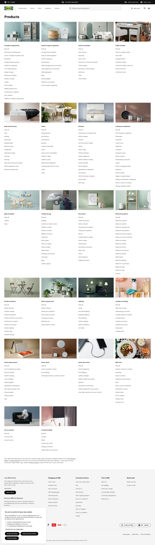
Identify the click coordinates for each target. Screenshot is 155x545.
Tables (43, 169)
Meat (117, 382)
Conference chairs (120, 72)
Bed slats (7, 156)
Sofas (80, 75)
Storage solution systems (11, 62)
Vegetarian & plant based (122, 379)
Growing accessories (47, 318)
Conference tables (120, 62)
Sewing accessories (47, 446)
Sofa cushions (82, 52)
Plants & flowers (83, 224)
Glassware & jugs (120, 153)
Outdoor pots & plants (11, 321)
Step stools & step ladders (49, 153)
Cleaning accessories (121, 324)
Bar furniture (45, 136)
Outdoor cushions (46, 230)
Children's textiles (46, 227)
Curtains (43, 437)
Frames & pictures (83, 220)
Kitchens (80, 140)
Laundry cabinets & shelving (123, 315)
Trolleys (6, 82)
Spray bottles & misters (48, 324)
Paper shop (81, 250)
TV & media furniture (10, 69)
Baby (5, 224)
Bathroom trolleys (120, 240)
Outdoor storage (9, 79)
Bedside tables (8, 143)
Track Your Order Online (82, 482)
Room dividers (8, 85)
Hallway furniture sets (10, 88)
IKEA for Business (53, 499)
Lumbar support (46, 263)
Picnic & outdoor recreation (123, 183)
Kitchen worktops (83, 153)
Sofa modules (82, 79)
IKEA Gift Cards (52, 506)
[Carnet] (54, 525)
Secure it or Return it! (82, 499)
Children (6, 220)
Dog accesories (8, 440)
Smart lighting (82, 318)
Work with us (105, 499)
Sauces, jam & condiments (123, 385)
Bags (42, 75)
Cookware (118, 149)
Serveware (118, 140)
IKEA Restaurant (53, 495)
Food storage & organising (49, 85)
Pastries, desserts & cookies (123, 369)
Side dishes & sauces (121, 389)
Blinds (43, 440)
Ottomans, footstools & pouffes (88, 62)
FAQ (77, 485)
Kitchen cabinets (83, 136)
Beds (5, 133)
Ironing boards (119, 331)
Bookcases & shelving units (12, 52)
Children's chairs (46, 159)
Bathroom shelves (120, 244)
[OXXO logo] (59, 525)
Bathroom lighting (120, 260)
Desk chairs (118, 55)
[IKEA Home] (8, 8)
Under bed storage (9, 153)
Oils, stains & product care (12, 389)
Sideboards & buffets (10, 75)
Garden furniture (9, 308)
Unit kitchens (82, 173)
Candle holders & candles (85, 237)
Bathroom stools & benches (123, 237)
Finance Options (53, 502)
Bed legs (6, 159)
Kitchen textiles (120, 173)
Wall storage (82, 149)
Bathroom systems (121, 220)
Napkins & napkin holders (122, 176)
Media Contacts (131, 482)
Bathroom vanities (120, 224)
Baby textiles (45, 250)
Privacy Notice (126, 534)
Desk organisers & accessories (50, 69)
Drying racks (119, 328)
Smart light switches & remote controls (53, 376)
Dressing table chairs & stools (50, 166)
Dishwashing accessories (122, 159)
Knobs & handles (83, 163)
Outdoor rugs (8, 331)
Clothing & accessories (48, 254)
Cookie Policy (135, 534)
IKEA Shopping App (53, 492)
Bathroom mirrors (120, 247)
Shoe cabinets (8, 95)
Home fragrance (83, 257)
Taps (5, 399)
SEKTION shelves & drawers (86, 176)
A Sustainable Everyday (108, 492)
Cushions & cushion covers (49, 224)
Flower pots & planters (85, 230)
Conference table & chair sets (124, 65)
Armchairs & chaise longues (86, 69)
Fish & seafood (119, 395)
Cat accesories (8, 437)
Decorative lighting (83, 311)
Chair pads (44, 257)
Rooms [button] (32, 8)
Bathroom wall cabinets (122, 230)
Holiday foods (119, 399)
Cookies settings (12, 538)
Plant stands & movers (48, 315)
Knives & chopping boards (123, 166)
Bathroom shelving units (122, 227)
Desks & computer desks (122, 52)
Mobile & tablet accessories (86, 379)
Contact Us (79, 489)
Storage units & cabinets (11, 92)
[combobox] (94, 8)
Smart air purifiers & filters (49, 369)
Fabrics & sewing (46, 244)
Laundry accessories (121, 321)
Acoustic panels (8, 392)
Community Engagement (108, 495)
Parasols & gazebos (10, 315)
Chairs (43, 173)
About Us (104, 482)
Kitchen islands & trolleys (85, 159)
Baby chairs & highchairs (48, 163)
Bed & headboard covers (11, 166)
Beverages (118, 372)
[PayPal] (48, 525)
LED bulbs (81, 328)
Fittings (78, 516)
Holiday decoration (83, 260)
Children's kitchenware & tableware (125, 179)
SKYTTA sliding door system (12, 369)
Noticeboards (82, 244)
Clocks (80, 254)
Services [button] (57, 8)
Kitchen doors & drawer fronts (87, 133)
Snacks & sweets (120, 376)
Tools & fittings (8, 379)
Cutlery (117, 163)
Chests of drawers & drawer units (14, 55)
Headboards (7, 149)
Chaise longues (82, 65)
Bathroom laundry (120, 254)
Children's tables (46, 156)
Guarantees (79, 502)
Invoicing (78, 506)
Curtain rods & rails (47, 443)
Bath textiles (45, 240)
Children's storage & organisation (14, 98)
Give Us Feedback (81, 509)
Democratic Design (107, 489)
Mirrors (80, 234)
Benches (43, 143)
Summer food (119, 402)
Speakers (81, 382)
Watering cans (45, 321)
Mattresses (7, 140)
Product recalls (131, 485)
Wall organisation (46, 72)
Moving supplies (46, 79)
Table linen (118, 146)
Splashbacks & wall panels (86, 169)
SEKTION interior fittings (85, 143)
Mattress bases (8, 146)
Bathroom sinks (120, 267)
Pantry (80, 146)
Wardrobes (7, 59)
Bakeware (118, 169)
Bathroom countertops (122, 263)
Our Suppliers (105, 485)
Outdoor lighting (9, 328)
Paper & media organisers (49, 55)
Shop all (6, 49)
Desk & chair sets (120, 69)
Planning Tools (52, 485)
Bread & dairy (119, 392)
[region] (23, 526)
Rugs (42, 260)
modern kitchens (15, 460)
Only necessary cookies (29, 533)
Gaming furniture (120, 59)
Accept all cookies (12, 533)
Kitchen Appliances (83, 156)
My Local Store (52, 489)
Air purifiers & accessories (85, 385)
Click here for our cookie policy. (14, 529)
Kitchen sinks (82, 179)
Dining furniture (45, 133)
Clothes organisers (46, 59)
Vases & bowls (82, 240)
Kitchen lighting (82, 166)
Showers (117, 273)
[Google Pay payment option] (65, 525)
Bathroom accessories (48, 82)
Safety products (9, 395)
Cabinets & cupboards (10, 65)
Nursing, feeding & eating (122, 186)
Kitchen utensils (120, 156)
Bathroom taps (120, 270)
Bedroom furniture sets (11, 169)
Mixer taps (81, 183)
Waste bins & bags (120, 308)
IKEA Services (79, 492)
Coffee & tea (119, 143)
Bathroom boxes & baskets (123, 234)
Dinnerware (118, 136)
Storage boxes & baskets (48, 52)
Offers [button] (39, 8)
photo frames (35, 462)
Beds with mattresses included (13, 163)
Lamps (80, 308)
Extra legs (81, 55)
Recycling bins (45, 62)
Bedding (6, 136)
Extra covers (82, 59)
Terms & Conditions (81, 512)
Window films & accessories (49, 450)
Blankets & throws (46, 234)
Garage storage (8, 72)
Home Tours (52, 482)
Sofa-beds (81, 72)
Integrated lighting (83, 315)
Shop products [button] (23, 8)
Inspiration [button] (48, 8)
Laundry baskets (120, 318)
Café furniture (45, 140)
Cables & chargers (83, 376)
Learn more (7, 488)
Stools (43, 149)
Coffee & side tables (47, 146)
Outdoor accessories (10, 324)
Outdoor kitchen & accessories (13, 318)
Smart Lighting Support (82, 495)
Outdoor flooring (9, 334)
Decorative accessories (85, 247)
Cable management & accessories (51, 65)
